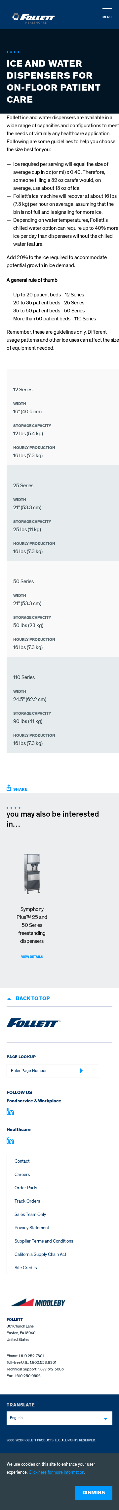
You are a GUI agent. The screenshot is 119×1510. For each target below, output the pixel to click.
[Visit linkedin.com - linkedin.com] (10, 1141)
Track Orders (27, 1201)
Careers (22, 1174)
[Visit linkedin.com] (10, 1112)
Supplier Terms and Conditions (44, 1241)
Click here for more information (56, 1472)
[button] (106, 15)
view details (32, 956)
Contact (22, 1161)
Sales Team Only (30, 1214)
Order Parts (26, 1188)
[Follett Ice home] (34, 1023)
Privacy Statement (32, 1228)
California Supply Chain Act (40, 1254)
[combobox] (59, 1418)
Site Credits (26, 1268)
